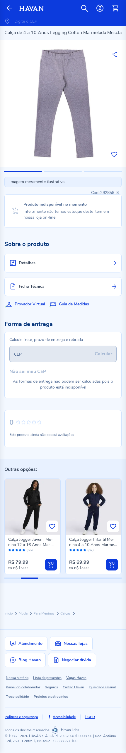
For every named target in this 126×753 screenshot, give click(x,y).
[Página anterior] (9, 8)
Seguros (51, 687)
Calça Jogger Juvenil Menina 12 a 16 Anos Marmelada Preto (30, 545)
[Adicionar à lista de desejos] (114, 154)
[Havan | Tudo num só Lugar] (31, 8)
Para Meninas (44, 613)
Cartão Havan (73, 687)
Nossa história (17, 677)
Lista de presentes (47, 677)
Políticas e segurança (21, 716)
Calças (65, 613)
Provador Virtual (30, 304)
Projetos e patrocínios (51, 696)
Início (9, 613)
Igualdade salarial (102, 687)
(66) (29, 550)
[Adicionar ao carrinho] (51, 564)
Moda (23, 613)
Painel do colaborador (23, 687)
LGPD (90, 716)
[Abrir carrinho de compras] (115, 8)
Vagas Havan (76, 677)
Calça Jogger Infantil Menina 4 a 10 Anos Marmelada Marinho (92, 545)
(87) (90, 550)
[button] (23, 171)
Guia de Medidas (74, 304)
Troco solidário (17, 696)
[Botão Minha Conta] (100, 8)
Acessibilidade (64, 716)
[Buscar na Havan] (84, 8)
